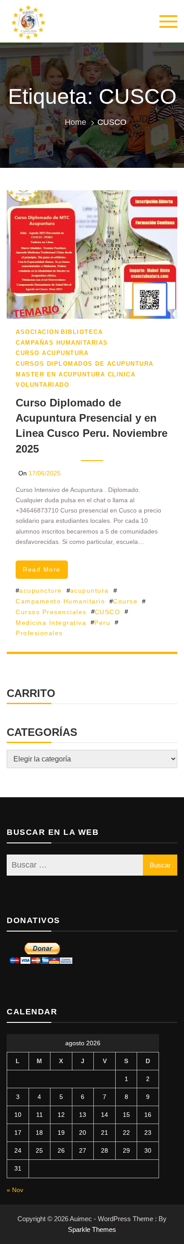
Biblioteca (82, 332)
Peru (102, 622)
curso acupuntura (52, 353)
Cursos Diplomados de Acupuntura (85, 363)
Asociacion (37, 332)
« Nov (15, 1189)
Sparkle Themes (92, 1229)
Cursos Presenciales (51, 612)
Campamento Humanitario (60, 601)
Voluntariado (42, 384)
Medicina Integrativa (51, 622)
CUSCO (108, 612)
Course (125, 601)
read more (42, 569)
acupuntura (89, 590)
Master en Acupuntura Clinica (75, 374)
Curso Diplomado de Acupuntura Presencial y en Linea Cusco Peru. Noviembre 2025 (91, 426)
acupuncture (40, 590)
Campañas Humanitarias (62, 342)
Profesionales (39, 633)
